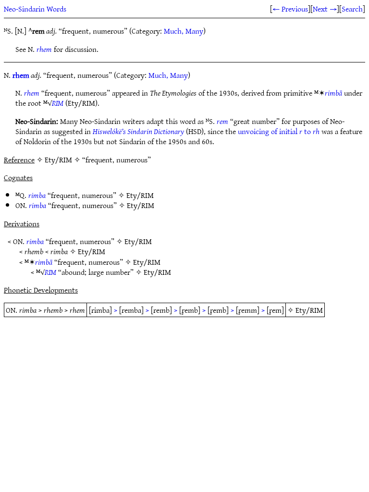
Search (352, 8)
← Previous (290, 8)
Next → (325, 8)
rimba (37, 195)
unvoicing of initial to (279, 131)
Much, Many (183, 30)
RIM (57, 103)
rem (222, 121)
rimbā (333, 92)
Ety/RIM (140, 195)
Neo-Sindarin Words (35, 8)
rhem (44, 49)
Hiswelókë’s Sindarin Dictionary (138, 131)
